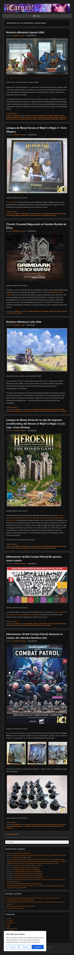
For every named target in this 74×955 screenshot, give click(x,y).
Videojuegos (44, 215)
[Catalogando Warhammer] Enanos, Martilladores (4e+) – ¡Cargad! (25, 886)
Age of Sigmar (49, 115)
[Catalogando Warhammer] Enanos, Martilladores (25, 867)
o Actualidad (27, 826)
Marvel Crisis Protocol (12, 119)
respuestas (62, 119)
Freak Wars (41, 117)
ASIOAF (55, 115)
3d (26, 311)
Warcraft (40, 119)
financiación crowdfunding (59, 213)
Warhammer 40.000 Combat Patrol (33, 625)
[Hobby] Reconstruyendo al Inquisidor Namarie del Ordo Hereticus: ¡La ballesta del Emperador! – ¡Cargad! (36, 861)
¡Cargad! (9, 918)
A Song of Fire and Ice (32, 115)
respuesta (19, 313)
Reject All (25, 947)
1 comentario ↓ (32, 231)
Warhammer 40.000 (45, 411)
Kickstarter (33, 215)
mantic (8, 411)
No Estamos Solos (12, 928)
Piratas (38, 215)
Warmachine (53, 119)
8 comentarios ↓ (32, 563)
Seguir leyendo (12, 113)
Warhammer (46, 119)
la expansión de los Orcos (40, 518)
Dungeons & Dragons (31, 117)
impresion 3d (60, 311)
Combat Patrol (58, 623)
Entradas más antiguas (11, 834)
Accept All (38, 947)
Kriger (23, 35)
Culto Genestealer (61, 824)
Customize (12, 947)
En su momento (11, 202)
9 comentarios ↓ (31, 325)
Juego (8, 926)
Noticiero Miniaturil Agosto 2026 (25, 32)
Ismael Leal (10, 884)
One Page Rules (23, 119)
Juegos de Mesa (24, 215)
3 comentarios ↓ (32, 135)
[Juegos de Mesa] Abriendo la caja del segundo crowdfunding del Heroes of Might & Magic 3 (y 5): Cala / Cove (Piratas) (35, 423)
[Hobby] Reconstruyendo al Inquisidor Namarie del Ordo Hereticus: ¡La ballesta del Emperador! (39, 855)
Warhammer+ (55, 411)
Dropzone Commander (18, 117)
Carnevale (61, 115)
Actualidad (16, 115)
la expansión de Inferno (22, 518)
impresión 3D (52, 311)
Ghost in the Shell (56, 409)
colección (35, 623)
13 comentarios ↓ (31, 35)
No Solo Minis (10, 930)
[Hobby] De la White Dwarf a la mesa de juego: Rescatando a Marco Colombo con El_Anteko (33, 863)
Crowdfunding (23, 213)
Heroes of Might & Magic (13, 215)
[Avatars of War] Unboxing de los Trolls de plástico (28, 873)
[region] (25, 941)
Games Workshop (49, 117)
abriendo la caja (38, 213)
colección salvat (42, 623)
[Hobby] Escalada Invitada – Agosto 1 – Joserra (28, 865)
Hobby (63, 409)
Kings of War (63, 117)
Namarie (23, 135)
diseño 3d (37, 311)
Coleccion (50, 623)
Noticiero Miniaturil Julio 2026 (23, 322)
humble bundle (44, 311)
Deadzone (9, 117)
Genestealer (20, 826)
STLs (66, 311)
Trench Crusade (32, 119)
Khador (57, 117)
